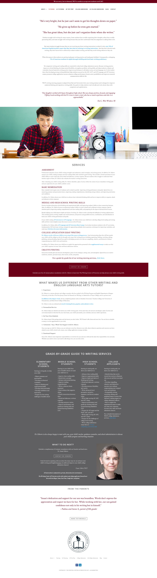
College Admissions (81, 9)
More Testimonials (78, 518)
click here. (101, 258)
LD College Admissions (97, 9)
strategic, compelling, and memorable (89, 426)
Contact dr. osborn (78, 267)
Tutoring (51, 9)
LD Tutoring (60, 9)
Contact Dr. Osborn (63, 456)
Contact (113, 9)
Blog (107, 9)
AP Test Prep (70, 9)
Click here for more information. (57, 229)
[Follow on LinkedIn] (80, 565)
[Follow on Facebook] (77, 565)
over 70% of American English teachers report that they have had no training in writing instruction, (77, 47)
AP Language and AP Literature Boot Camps (71, 225)
